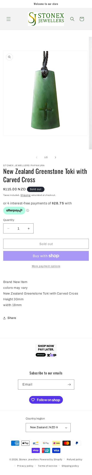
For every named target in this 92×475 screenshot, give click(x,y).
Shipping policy (70, 466)
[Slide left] (36, 157)
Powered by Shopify (51, 459)
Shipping (26, 195)
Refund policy (75, 459)
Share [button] (11, 318)
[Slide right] (55, 157)
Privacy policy (25, 466)
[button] (8, 19)
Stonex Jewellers (29, 459)
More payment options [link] (46, 266)
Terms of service (47, 466)
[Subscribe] (69, 385)
